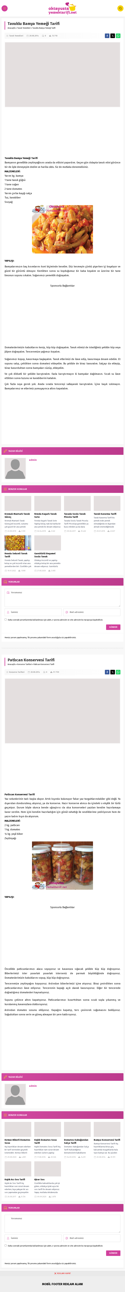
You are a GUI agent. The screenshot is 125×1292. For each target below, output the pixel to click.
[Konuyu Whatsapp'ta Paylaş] (118, 35)
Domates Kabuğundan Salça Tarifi (76, 1141)
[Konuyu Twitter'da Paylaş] (112, 35)
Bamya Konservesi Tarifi (107, 1140)
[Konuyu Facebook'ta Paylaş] (107, 35)
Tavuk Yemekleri (23, 28)
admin (33, 460)
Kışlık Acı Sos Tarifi (15, 1179)
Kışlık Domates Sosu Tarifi (45, 1141)
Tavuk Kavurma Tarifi (105, 514)
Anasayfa (11, 28)
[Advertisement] (62, 131)
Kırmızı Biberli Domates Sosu (17, 1141)
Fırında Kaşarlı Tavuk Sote (45, 515)
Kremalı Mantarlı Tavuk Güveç (17, 515)
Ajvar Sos (39, 1179)
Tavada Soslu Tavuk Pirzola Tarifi (75, 515)
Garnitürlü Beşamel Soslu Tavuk (44, 555)
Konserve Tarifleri (24, 664)
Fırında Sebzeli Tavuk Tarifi (16, 555)
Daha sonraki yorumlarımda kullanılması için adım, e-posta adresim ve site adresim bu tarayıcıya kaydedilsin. (55, 620)
